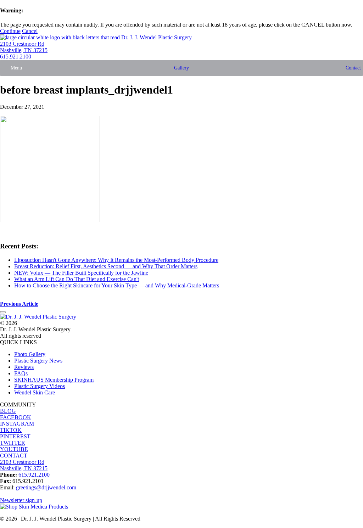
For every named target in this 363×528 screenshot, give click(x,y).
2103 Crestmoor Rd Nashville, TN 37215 (24, 47)
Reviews (24, 367)
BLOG (8, 411)
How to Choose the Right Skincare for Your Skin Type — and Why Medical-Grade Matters (116, 285)
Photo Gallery (29, 354)
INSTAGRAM (17, 424)
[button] (16, 68)
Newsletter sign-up (21, 500)
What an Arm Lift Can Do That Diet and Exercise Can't (76, 279)
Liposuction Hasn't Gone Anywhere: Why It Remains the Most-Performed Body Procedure (116, 260)
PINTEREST (15, 436)
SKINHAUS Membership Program (54, 380)
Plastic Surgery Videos (39, 386)
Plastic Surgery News (38, 361)
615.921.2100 (15, 57)
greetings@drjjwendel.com (46, 487)
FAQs (21, 373)
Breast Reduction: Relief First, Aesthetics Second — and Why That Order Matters (105, 266)
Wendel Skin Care (34, 392)
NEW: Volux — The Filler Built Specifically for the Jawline (81, 273)
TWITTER (12, 443)
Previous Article (19, 304)
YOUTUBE (14, 449)
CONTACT (13, 456)
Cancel (30, 31)
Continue (10, 31)
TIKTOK (11, 430)
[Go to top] (3, 312)
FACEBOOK (15, 417)
